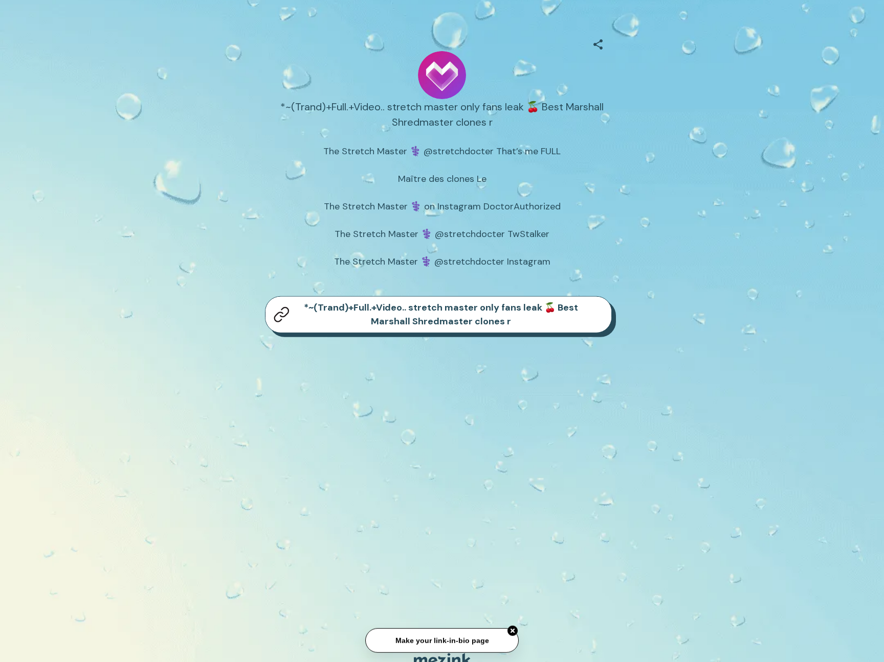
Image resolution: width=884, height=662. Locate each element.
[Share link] (598, 43)
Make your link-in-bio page (442, 641)
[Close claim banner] (512, 631)
